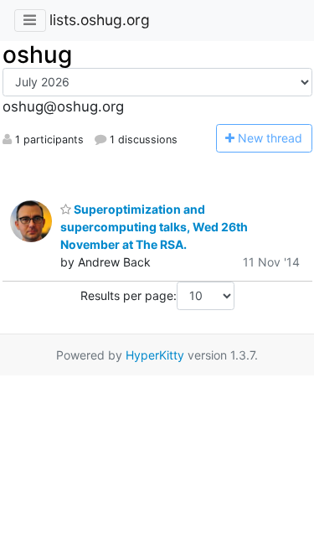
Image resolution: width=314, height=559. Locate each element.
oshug (37, 54)
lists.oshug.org (99, 19)
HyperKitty (155, 355)
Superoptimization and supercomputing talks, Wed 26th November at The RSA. (154, 226)
